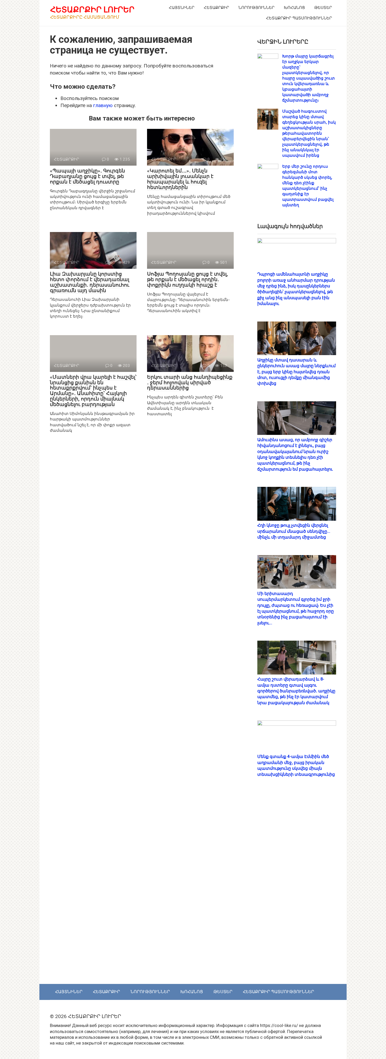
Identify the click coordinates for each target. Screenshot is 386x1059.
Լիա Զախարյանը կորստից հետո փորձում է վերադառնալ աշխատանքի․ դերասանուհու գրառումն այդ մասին (89, 282)
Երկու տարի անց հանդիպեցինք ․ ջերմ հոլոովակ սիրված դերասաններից (189, 382)
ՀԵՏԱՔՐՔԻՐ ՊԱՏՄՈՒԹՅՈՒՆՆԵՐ (299, 18)
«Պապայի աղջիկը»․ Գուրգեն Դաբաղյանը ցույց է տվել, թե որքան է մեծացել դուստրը (87, 176)
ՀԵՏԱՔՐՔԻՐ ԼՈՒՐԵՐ (92, 9)
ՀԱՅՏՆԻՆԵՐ (181, 7)
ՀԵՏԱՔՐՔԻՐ (216, 7)
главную (103, 105)
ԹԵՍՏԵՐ (323, 7)
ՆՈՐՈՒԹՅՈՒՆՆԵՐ (256, 7)
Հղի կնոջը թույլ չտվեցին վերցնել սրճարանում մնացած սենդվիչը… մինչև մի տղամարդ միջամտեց (293, 531)
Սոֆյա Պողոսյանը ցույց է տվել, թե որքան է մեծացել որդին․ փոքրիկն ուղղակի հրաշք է (187, 279)
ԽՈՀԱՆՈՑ (294, 7)
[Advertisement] (296, 886)
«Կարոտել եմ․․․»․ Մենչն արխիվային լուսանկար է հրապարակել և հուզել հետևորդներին (180, 179)
